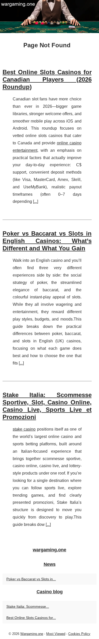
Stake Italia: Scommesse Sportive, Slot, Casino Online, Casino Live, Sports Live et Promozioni (47, 405)
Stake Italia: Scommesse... (27, 606)
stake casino (24, 429)
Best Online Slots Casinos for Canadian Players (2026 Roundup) (47, 79)
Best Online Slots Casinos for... (31, 618)
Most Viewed (55, 634)
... (35, 201)
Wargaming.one (31, 634)
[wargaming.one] (49, 16)
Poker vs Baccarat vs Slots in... (31, 579)
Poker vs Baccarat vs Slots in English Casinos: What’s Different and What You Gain (47, 241)
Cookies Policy (79, 634)
